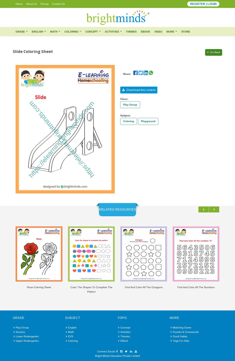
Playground (148, 121)
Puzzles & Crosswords (186, 331)
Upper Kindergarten (27, 340)
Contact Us (58, 3)
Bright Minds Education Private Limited (117, 355)
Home (19, 3)
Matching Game (182, 327)
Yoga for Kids (181, 340)
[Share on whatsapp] (151, 72)
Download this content (141, 90)
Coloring (71, 31)
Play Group (130, 104)
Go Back (214, 52)
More (170, 31)
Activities (112, 31)
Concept (91, 31)
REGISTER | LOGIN (203, 4)
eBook (145, 31)
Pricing (44, 3)
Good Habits (180, 336)
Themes (131, 31)
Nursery (20, 331)
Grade (20, 31)
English (37, 31)
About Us (31, 3)
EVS (70, 336)
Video (158, 31)
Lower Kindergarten (27, 336)
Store (185, 31)
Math (53, 31)
